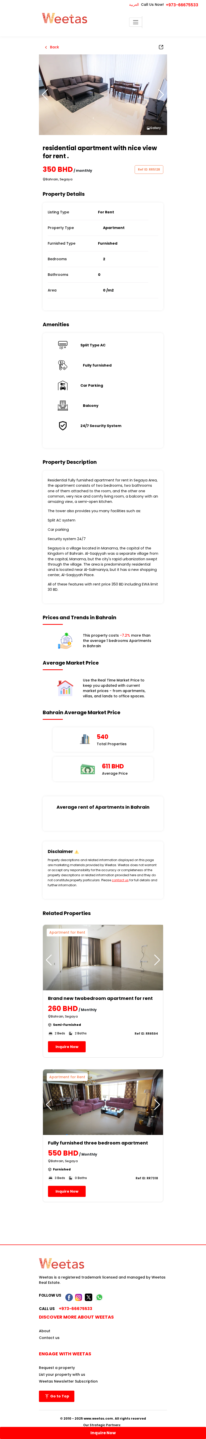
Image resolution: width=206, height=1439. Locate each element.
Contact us (49, 1337)
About (44, 1330)
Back (54, 47)
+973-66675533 (182, 5)
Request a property (57, 1367)
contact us (120, 880)
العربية (134, 4)
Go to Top (59, 1396)
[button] (161, 94)
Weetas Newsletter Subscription (68, 1381)
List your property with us (62, 1374)
